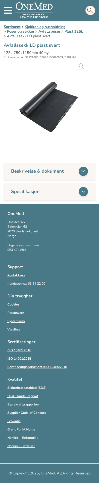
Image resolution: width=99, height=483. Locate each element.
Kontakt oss (16, 275)
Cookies (13, 304)
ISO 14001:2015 (19, 358)
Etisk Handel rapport (22, 396)
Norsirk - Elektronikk (22, 438)
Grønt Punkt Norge (21, 429)
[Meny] (8, 10)
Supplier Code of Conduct (26, 413)
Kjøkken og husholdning (45, 26)
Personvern (15, 313)
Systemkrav (16, 321)
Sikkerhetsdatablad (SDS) (27, 388)
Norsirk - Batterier (21, 446)
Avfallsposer (49, 31)
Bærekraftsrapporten (23, 404)
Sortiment (12, 26)
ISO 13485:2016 (19, 350)
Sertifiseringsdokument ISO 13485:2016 (37, 367)
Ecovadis (13, 421)
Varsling (13, 329)
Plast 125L (73, 31)
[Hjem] (34, 10)
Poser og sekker (20, 31)
